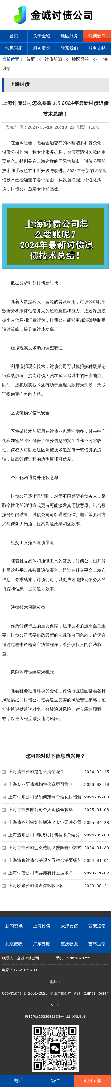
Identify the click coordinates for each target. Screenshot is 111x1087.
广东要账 (41, 944)
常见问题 (14, 48)
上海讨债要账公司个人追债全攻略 (40, 809)
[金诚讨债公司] (55, 25)
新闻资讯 (14, 926)
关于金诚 (41, 36)
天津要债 (69, 926)
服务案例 (41, 48)
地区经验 (80, 59)
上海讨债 (41, 926)
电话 (18, 1080)
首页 (14, 36)
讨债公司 (10, 152)
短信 (55, 1080)
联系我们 (69, 48)
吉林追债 (97, 944)
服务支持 (97, 48)
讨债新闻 (97, 36)
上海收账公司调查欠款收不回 (36, 885)
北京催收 (14, 944)
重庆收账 (69, 944)
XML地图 (79, 1017)
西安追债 (97, 926)
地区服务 (69, 36)
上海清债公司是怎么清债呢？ (36, 771)
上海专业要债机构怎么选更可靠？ (40, 784)
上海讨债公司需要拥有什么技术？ (40, 873)
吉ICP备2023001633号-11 (47, 1017)
